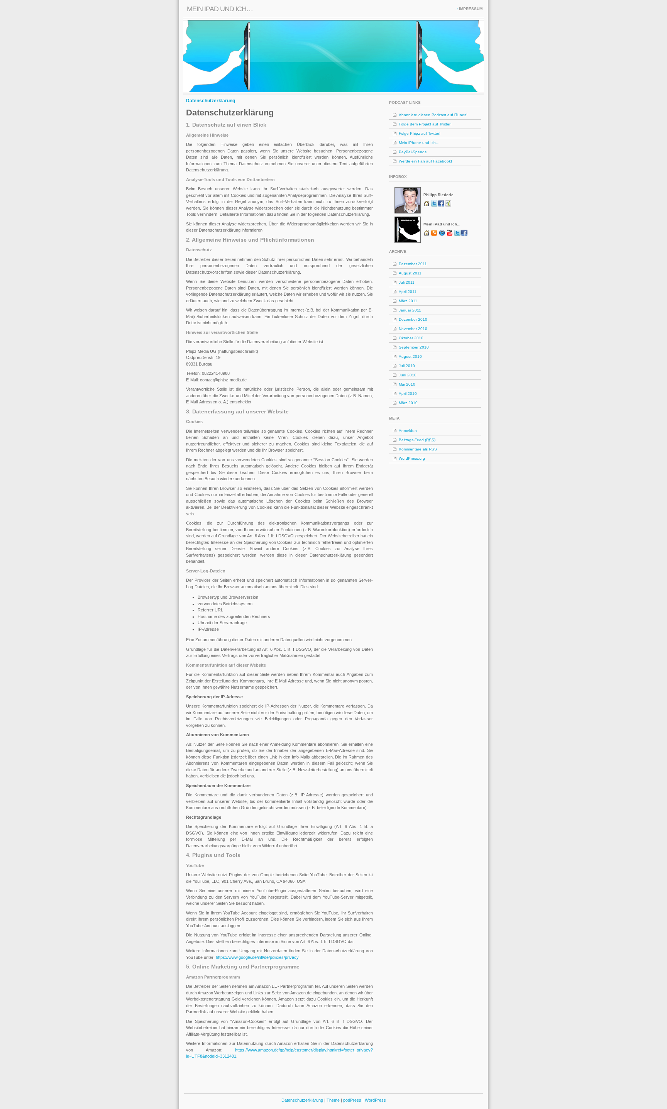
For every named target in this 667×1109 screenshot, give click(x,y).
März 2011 (408, 301)
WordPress (375, 1100)
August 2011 (410, 273)
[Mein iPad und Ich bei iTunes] (442, 235)
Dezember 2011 (413, 264)
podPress (352, 1100)
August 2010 (410, 356)
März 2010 (408, 403)
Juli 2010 (407, 366)
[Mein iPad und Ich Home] (427, 235)
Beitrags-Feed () (417, 440)
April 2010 (408, 393)
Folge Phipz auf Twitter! (419, 133)
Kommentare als (418, 449)
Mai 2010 (407, 384)
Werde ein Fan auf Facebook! (425, 161)
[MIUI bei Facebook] (464, 235)
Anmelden (408, 430)
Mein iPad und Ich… (220, 9)
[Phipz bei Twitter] (434, 205)
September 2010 (414, 347)
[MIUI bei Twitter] (457, 235)
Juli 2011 (407, 282)
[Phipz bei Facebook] (441, 205)
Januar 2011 (410, 310)
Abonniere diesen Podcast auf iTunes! (433, 115)
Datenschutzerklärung (210, 100)
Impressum (470, 9)
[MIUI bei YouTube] (450, 235)
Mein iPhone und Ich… (419, 143)
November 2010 (413, 329)
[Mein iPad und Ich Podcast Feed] (434, 235)
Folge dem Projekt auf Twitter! (425, 124)
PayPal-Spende (413, 152)
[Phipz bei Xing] (448, 205)
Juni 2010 (407, 375)
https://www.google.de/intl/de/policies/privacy (257, 957)
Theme (334, 1100)
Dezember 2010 (413, 319)
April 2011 (407, 292)
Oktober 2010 (411, 338)
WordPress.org (412, 458)
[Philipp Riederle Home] (427, 205)
